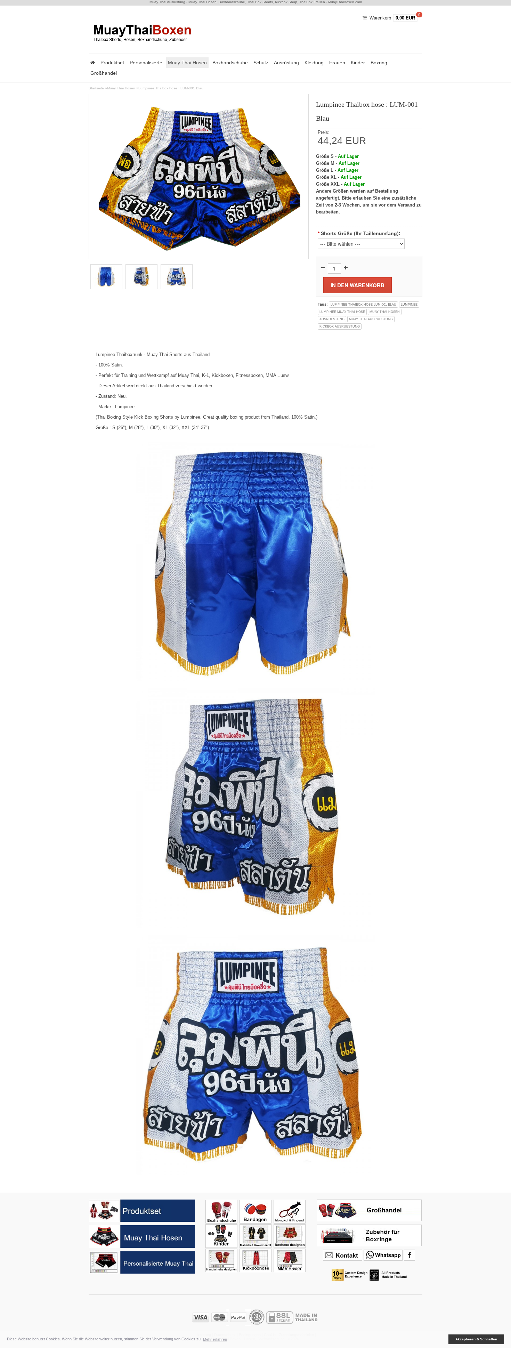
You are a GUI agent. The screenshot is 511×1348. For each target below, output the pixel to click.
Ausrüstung (286, 62)
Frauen (337, 62)
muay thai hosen (385, 312)
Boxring (379, 62)
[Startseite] (93, 62)
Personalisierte (146, 62)
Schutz (260, 62)
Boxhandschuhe (230, 62)
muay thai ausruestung (371, 319)
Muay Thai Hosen (187, 62)
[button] (443, 1339)
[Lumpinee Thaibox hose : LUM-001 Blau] (198, 176)
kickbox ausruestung (339, 326)
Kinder (358, 62)
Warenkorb (380, 18)
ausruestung (331, 319)
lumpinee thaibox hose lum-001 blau (363, 304)
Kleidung (314, 62)
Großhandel (103, 73)
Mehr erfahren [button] (215, 1339)
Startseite (96, 88)
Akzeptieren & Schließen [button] (476, 1339)
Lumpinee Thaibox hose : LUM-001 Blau (170, 88)
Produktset (112, 62)
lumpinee (409, 304)
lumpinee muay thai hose (342, 312)
